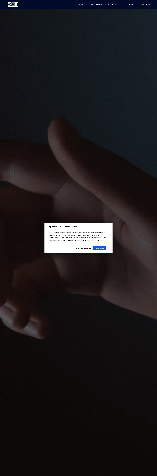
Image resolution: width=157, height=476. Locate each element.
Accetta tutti (99, 248)
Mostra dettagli (86, 248)
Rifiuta (77, 248)
